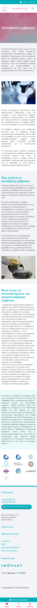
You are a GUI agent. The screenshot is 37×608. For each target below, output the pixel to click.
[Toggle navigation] (32, 8)
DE (34, 2)
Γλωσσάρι (5, 541)
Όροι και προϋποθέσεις (10, 547)
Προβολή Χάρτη (7, 527)
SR (31, 2)
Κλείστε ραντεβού (18, 600)
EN (24, 2)
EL (28, 2)
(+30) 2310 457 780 (8, 502)
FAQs (3, 544)
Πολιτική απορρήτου (9, 550)
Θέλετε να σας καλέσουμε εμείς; (16, 507)
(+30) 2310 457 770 (8, 499)
